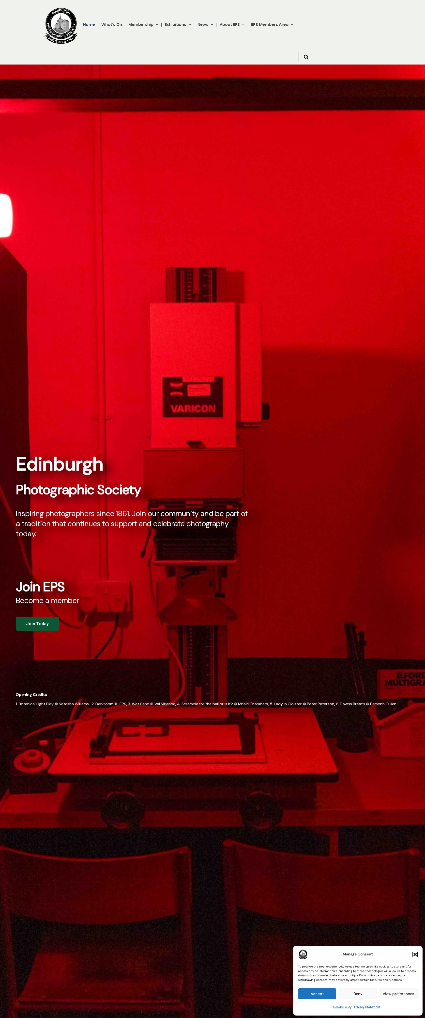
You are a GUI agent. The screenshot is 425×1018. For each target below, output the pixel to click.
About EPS (230, 24)
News (202, 24)
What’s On (111, 24)
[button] (415, 954)
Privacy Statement (367, 1007)
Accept (317, 993)
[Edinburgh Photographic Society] (303, 954)
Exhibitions (175, 24)
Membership (140, 24)
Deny (358, 993)
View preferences (398, 993)
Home (89, 24)
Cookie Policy (342, 1007)
